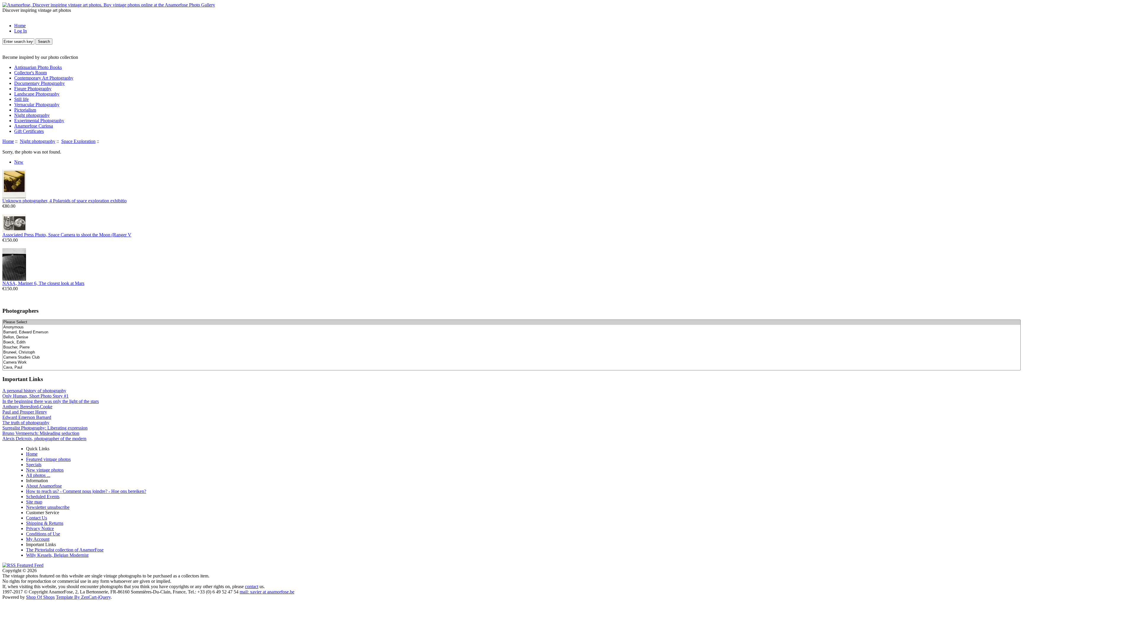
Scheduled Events (42, 496)
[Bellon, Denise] (511, 337)
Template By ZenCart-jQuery (83, 597)
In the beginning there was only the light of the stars (50, 401)
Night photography (37, 141)
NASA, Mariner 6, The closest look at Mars (43, 283)
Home (20, 25)
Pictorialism (25, 109)
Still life (21, 99)
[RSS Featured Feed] (22, 565)
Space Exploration (78, 141)
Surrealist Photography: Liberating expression (45, 427)
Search (44, 41)
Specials (33, 464)
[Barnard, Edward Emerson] (511, 332)
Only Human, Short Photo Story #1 (35, 395)
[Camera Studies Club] (511, 357)
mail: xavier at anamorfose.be (267, 591)
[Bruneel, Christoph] (511, 352)
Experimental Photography (39, 120)
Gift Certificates (29, 131)
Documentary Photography (39, 83)
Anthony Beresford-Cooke (27, 406)
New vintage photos (45, 469)
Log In (20, 30)
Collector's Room (30, 72)
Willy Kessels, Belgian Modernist (57, 555)
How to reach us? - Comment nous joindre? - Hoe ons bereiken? (86, 491)
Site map (34, 501)
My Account (37, 539)
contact (251, 586)
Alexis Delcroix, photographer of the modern (44, 438)
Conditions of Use (43, 533)
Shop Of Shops (40, 597)
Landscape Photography (36, 93)
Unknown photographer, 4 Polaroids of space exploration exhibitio (64, 200)
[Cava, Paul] (511, 367)
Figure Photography (32, 88)
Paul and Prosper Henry (24, 411)
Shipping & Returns (44, 523)
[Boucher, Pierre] (511, 347)
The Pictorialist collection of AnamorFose (65, 549)
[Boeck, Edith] (511, 342)
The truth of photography (25, 422)
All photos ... (38, 475)
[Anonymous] (511, 327)
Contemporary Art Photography (43, 77)
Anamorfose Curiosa (33, 125)
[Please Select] (511, 322)
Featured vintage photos (48, 459)
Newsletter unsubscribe (48, 507)
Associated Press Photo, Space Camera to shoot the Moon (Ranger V (66, 234)
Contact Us (36, 517)
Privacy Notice (40, 528)
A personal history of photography (34, 390)
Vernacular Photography (36, 104)
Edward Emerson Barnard (26, 417)
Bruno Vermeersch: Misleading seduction (40, 433)
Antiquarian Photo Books (38, 67)
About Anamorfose (44, 485)
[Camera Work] (511, 362)
